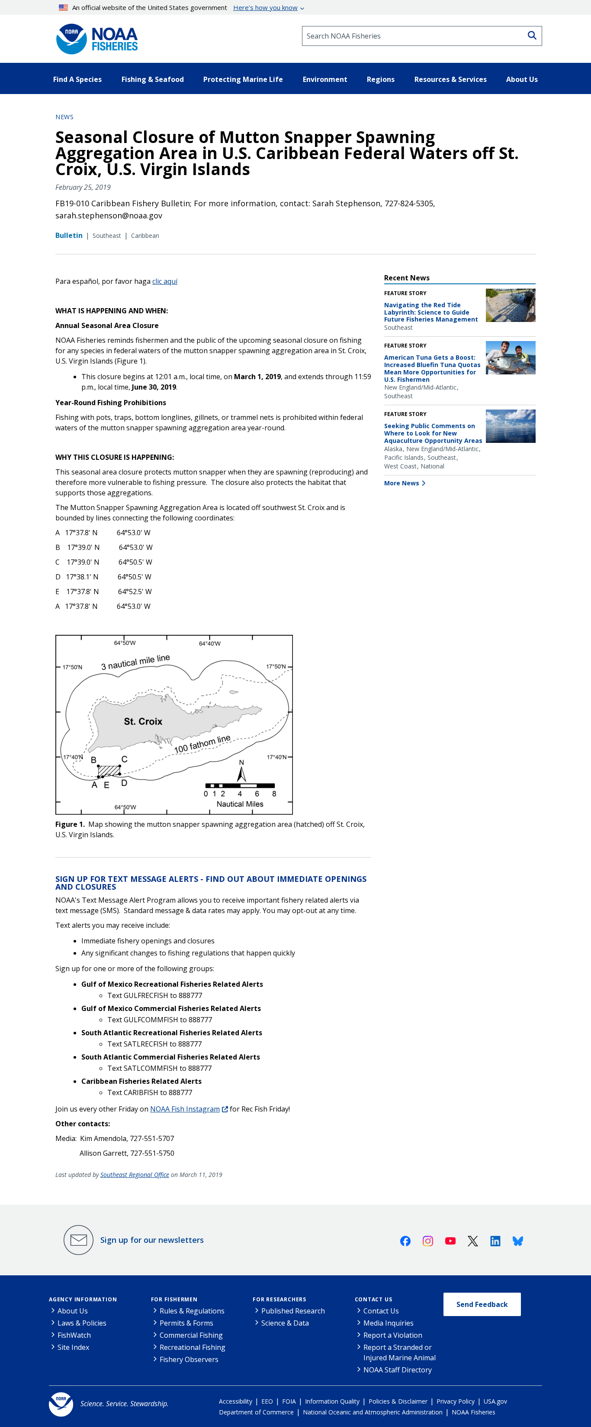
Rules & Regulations (192, 1311)
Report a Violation (392, 1335)
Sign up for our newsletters (152, 1240)
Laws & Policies (82, 1323)
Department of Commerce (256, 1412)
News (64, 117)
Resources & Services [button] (450, 79)
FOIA (289, 1401)
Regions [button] (381, 79)
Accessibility (235, 1401)
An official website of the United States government (185, 7)
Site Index (73, 1347)
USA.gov (495, 1401)
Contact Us (373, 1299)
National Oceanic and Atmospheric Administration (373, 1412)
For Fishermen (174, 1299)
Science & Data (285, 1323)
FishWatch (74, 1335)
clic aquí (164, 281)
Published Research (293, 1311)
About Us (73, 1311)
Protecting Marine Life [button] (243, 79)
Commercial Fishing (191, 1335)
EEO (267, 1401)
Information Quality (332, 1401)
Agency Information (83, 1299)
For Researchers (279, 1299)
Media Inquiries (388, 1323)
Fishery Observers (189, 1359)
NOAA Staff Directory (397, 1370)
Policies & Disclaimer (398, 1401)
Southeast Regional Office (134, 1174)
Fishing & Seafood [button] (153, 79)
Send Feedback (482, 1304)
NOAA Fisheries (473, 1412)
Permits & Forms (186, 1323)
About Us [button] (522, 79)
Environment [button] (325, 79)
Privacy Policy (456, 1401)
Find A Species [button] (77, 79)
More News (401, 483)
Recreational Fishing (192, 1347)
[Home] (94, 36)
